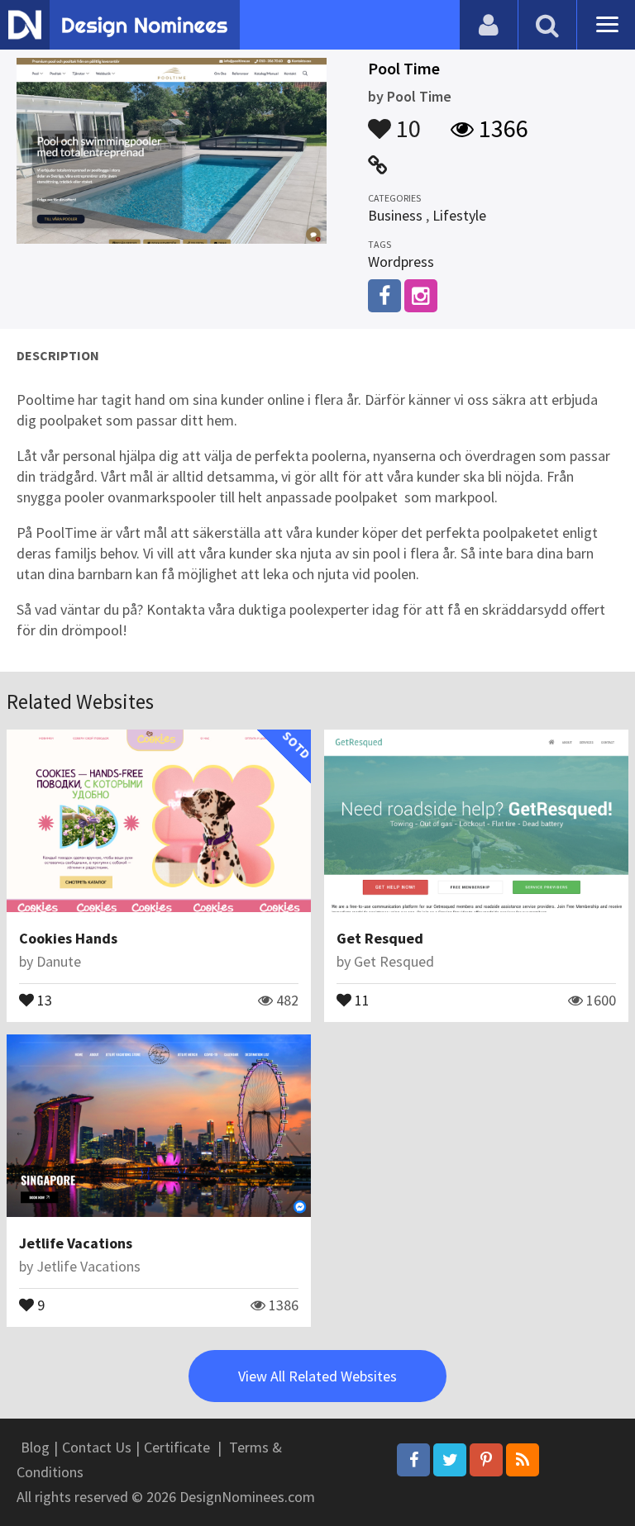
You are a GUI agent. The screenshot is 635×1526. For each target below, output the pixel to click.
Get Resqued (380, 938)
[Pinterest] (486, 1459)
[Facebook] (413, 1459)
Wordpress (401, 261)
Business (395, 215)
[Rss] (522, 1459)
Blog (35, 1447)
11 (360, 999)
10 (406, 120)
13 (43, 999)
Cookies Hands (68, 938)
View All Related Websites (317, 1376)
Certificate (177, 1447)
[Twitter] (449, 1459)
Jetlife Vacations (75, 1243)
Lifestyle (459, 215)
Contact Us (96, 1447)
